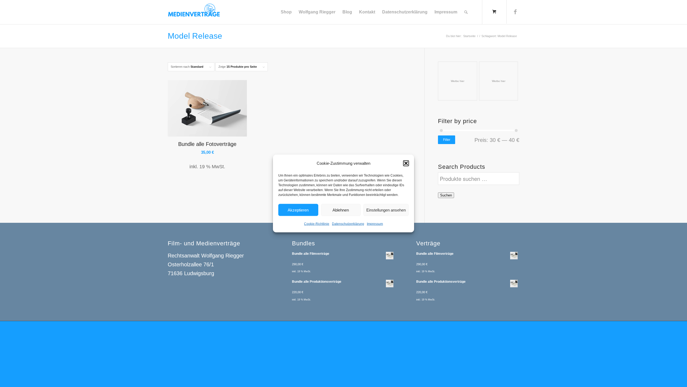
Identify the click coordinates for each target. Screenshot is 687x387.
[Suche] (466, 12)
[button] (406, 163)
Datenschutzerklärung (348, 224)
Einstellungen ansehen (386, 209)
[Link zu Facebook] (515, 12)
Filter (446, 140)
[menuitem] (286, 12)
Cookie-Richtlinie (316, 224)
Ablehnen (340, 209)
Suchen (446, 195)
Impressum (375, 224)
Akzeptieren (298, 209)
